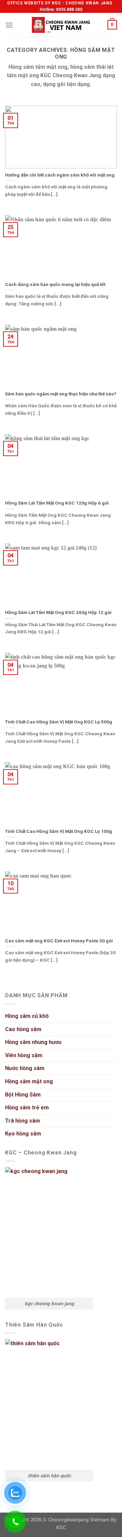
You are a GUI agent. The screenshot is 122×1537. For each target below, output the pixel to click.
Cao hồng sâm (23, 1029)
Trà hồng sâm (22, 1121)
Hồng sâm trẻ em (27, 1107)
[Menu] (9, 25)
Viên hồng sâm (23, 1055)
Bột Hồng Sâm (23, 1094)
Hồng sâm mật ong (29, 1081)
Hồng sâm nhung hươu (33, 1042)
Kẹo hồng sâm (23, 1133)
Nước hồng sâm (24, 1068)
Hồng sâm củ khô (27, 1016)
